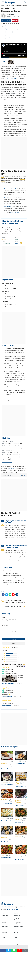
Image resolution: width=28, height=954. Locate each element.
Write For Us (4, 932)
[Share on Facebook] (3, 594)
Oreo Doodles (7, 206)
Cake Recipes (8, 32)
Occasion (4, 918)
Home (2, 5)
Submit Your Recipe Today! (13, 606)
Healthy (16, 913)
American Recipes (9, 26)
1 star (9, 619)
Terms (15, 937)
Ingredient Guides (18, 926)
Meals (3, 913)
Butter (20, 29)
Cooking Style (5, 926)
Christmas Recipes (10, 35)
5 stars (15, 619)
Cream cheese (9, 38)
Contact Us (16, 930)
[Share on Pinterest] (15, 20)
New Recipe (17, 915)
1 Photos (16, 23)
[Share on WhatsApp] (10, 594)
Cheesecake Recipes (17, 32)
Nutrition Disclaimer (7, 462)
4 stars (14, 619)
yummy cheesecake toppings (11, 78)
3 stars (12, 619)
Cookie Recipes (18, 35)
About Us (4, 930)
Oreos (2, 176)
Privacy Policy (5, 939)
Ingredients (5, 915)
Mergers (4, 935)
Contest (16, 932)
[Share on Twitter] (6, 594)
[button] (25, 950)
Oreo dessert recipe (13, 93)
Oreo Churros (7, 197)
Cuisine (4, 922)
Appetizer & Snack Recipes (11, 29)
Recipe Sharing (12, 468)
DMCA (3, 937)
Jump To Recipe (6, 20)
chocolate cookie (14, 212)
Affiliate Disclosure (18, 935)
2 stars (11, 619)
